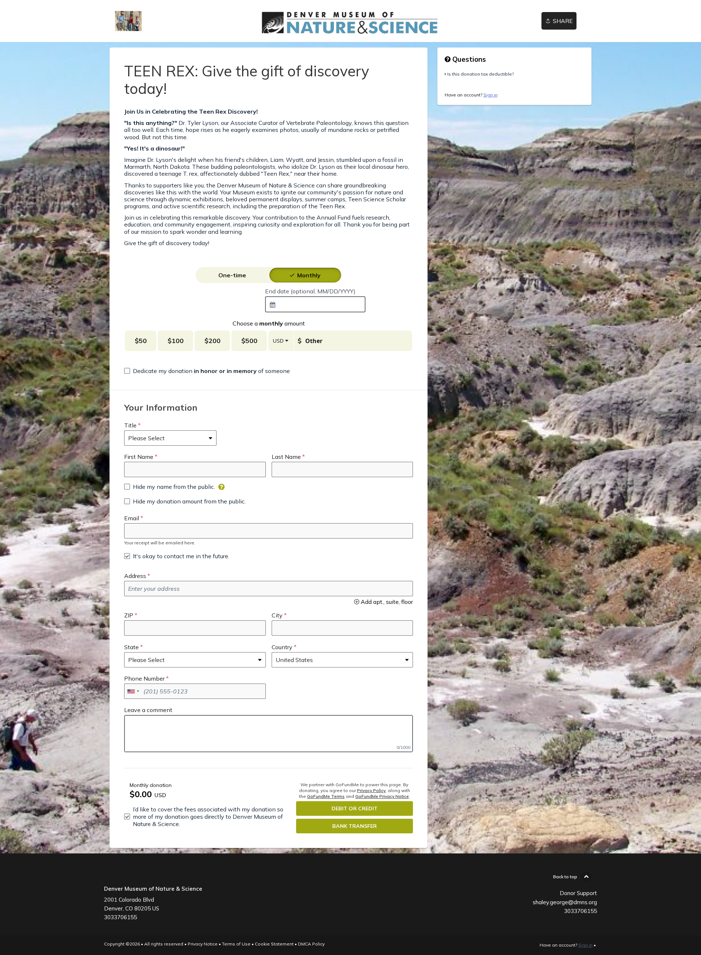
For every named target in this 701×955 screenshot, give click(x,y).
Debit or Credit (355, 808)
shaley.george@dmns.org (565, 902)
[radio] (232, 275)
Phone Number (144, 678)
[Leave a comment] (269, 733)
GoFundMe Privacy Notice (382, 796)
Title (130, 425)
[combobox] (315, 304)
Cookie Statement (274, 944)
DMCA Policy (311, 944)
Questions (468, 59)
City (277, 615)
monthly (309, 275)
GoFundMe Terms (326, 796)
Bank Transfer (354, 826)
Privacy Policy (371, 790)
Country (282, 647)
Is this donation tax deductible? (480, 74)
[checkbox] (207, 371)
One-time (232, 275)
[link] (128, 21)
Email (131, 518)
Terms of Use (236, 944)
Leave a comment (148, 710)
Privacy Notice (203, 944)
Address (135, 575)
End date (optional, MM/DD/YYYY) (310, 291)
